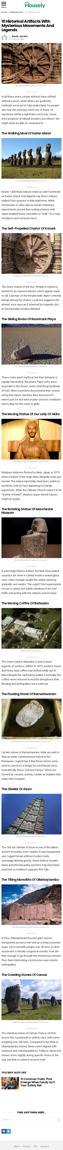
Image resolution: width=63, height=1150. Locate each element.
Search (59, 1120)
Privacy (26, 1146)
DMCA (17, 1146)
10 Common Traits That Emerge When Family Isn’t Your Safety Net (38, 1082)
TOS (35, 1146)
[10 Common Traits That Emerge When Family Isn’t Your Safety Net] (10, 1083)
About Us (45, 1146)
